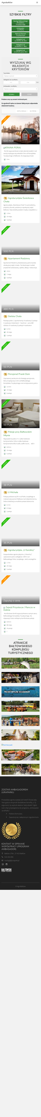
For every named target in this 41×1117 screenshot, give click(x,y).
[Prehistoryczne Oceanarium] (20, 691)
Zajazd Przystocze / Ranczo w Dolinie (19, 608)
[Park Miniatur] (20, 720)
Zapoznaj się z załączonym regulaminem (24, 817)
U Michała (12, 492)
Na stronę (33, 111)
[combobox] (20, 76)
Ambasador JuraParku (10, 86)
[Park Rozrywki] (20, 745)
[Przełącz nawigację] (37, 2)
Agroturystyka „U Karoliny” (21, 550)
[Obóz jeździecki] (20, 769)
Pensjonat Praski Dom (18, 374)
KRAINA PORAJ (13, 147)
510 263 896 (8, 857)
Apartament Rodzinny (18, 258)
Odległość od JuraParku (10, 80)
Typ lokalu (6, 73)
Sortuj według (21, 111)
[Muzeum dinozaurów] (20, 677)
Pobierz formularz (15, 814)
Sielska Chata (14, 316)
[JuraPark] (20, 663)
